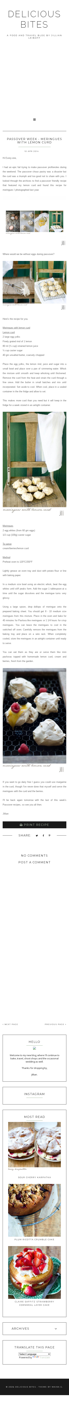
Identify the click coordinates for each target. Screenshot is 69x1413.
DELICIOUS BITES (34, 19)
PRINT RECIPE (36, 825)
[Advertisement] (34, 78)
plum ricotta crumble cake (34, 1239)
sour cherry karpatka (34, 1177)
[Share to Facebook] (43, 836)
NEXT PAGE (11, 1024)
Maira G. (57, 1387)
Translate (45, 1357)
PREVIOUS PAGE (55, 1024)
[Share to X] (37, 836)
